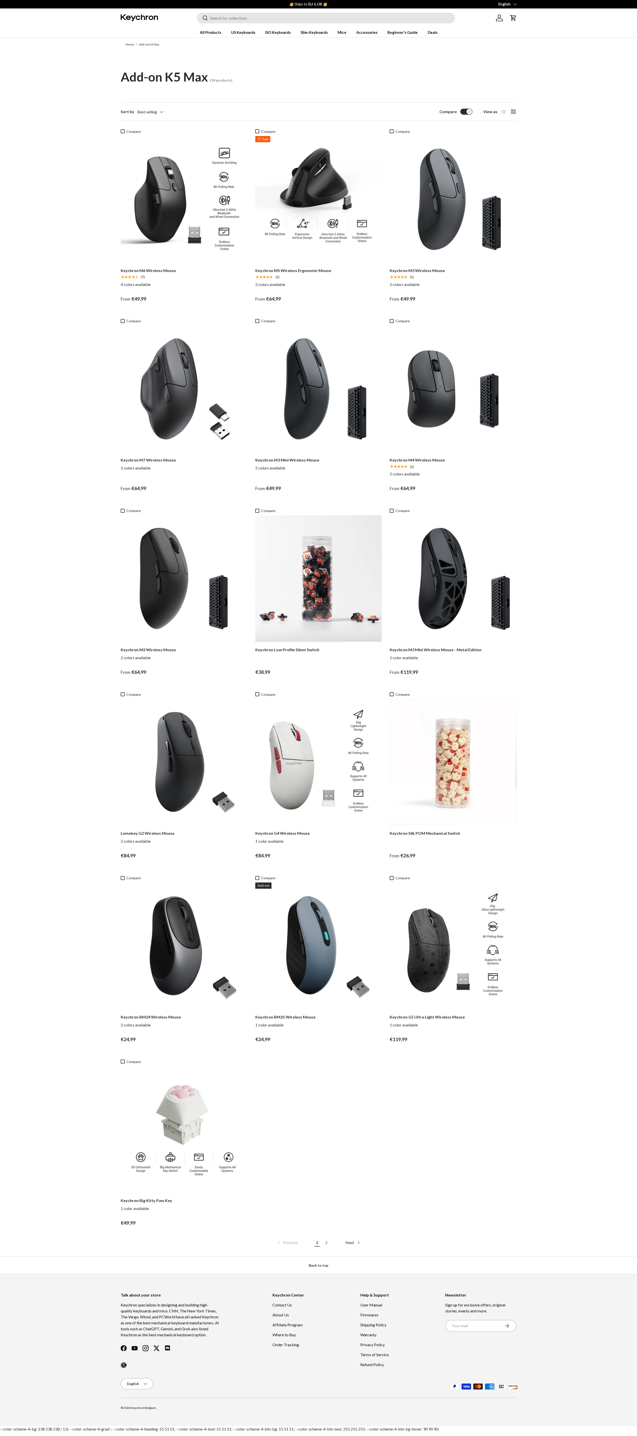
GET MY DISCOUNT (265, 764)
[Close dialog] (410, 661)
